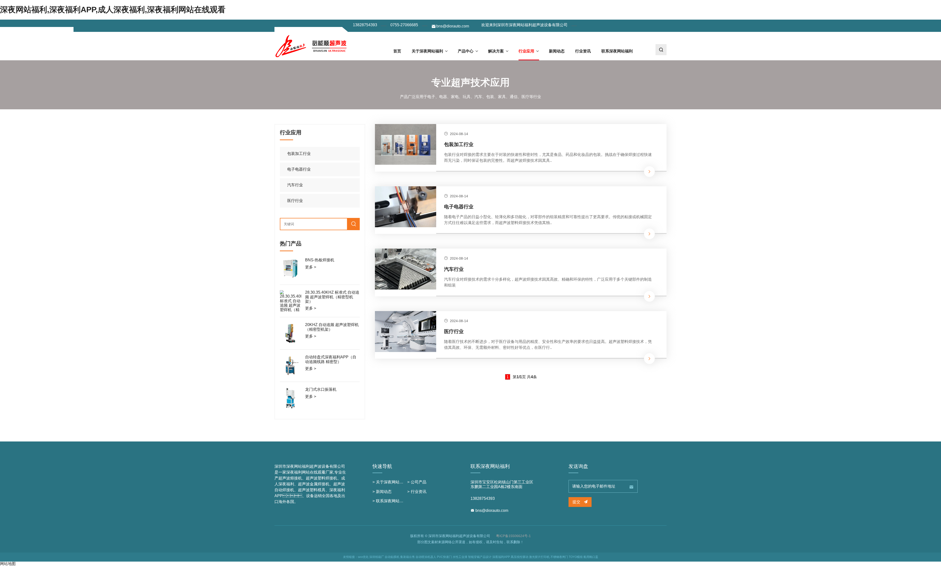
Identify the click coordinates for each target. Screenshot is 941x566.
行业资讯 (583, 51)
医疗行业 (454, 331)
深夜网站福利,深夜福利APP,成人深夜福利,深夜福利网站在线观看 (112, 9)
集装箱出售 (407, 557)
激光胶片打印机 (539, 557)
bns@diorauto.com (452, 26)
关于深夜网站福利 (427, 51)
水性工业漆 (460, 557)
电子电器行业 (458, 206)
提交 (576, 502)
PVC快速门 (444, 557)
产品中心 (465, 51)
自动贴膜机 (392, 557)
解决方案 (496, 51)
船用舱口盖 (590, 557)
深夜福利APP (501, 557)
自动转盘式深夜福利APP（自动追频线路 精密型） (330, 359)
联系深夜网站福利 (617, 51)
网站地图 (8, 564)
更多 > (310, 267)
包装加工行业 (458, 144)
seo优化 (363, 557)
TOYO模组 (576, 557)
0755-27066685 (404, 25)
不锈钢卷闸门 (559, 557)
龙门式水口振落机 (320, 389)
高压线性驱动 (519, 557)
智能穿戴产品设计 (480, 557)
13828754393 (365, 25)
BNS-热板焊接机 (319, 260)
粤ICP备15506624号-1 (513, 536)
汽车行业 (454, 269)
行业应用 (526, 51)
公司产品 (418, 482)
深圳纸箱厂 (376, 557)
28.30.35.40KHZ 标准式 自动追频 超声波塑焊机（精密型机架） (332, 296)
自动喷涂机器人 (426, 557)
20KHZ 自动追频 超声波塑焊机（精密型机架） (332, 327)
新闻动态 (557, 51)
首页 (397, 51)
